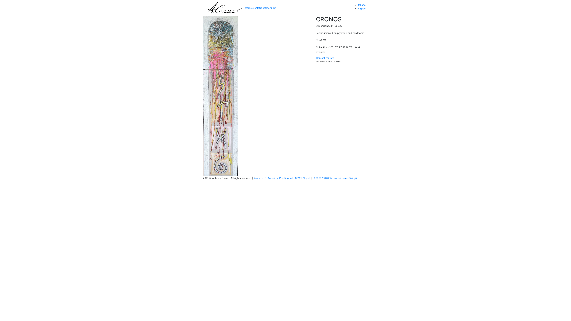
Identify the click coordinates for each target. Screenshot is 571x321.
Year (318, 40)
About (272, 7)
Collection (321, 47)
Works (248, 7)
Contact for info (325, 57)
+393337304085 (322, 178)
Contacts (264, 7)
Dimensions (322, 25)
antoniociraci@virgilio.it (347, 178)
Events (255, 7)
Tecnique (321, 33)
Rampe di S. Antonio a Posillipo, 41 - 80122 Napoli (282, 178)
